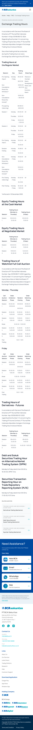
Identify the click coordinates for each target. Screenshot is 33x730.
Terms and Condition (8, 727)
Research (4, 666)
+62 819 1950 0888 (8, 641)
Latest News (5, 660)
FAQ (12, 15)
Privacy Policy (20, 727)
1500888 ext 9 (6, 636)
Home (3, 15)
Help (8, 15)
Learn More (7, 5)
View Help (5, 553)
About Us (4, 654)
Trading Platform (7, 663)
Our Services (5, 657)
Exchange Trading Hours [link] (22, 15)
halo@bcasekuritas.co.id (10, 646)
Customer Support (7, 672)
